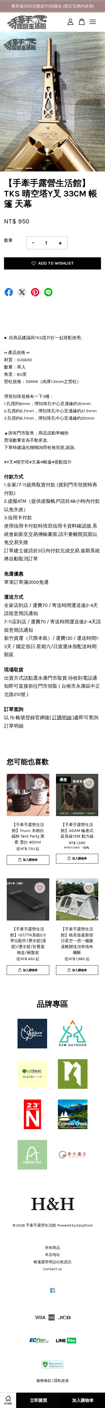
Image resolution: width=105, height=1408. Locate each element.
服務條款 (43, 1381)
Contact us (52, 1269)
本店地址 (52, 1255)
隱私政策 (61, 1381)
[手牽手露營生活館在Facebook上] (52, 1293)
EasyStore (84, 1225)
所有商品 (52, 1248)
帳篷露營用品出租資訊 (52, 1262)
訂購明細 (62, 718)
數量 (8, 240)
